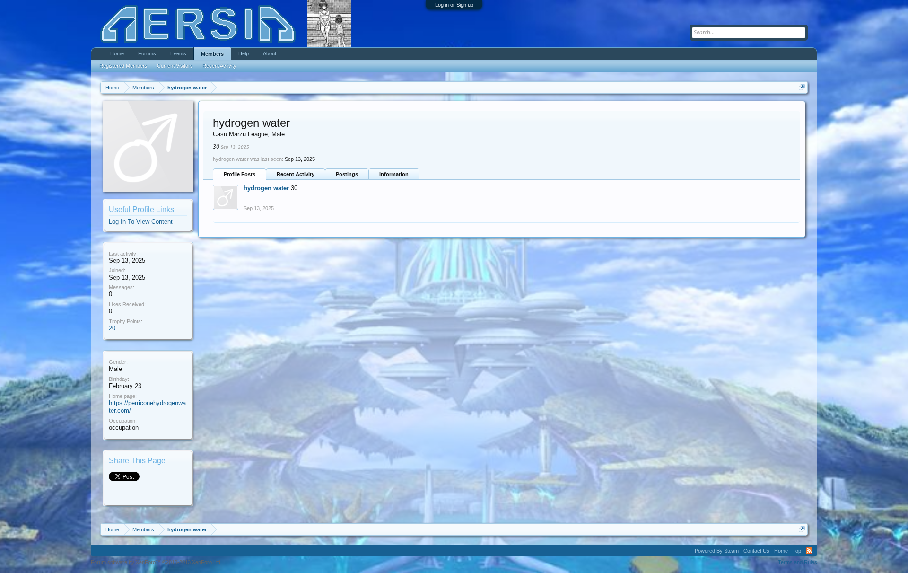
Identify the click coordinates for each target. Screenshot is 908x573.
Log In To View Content (141, 221)
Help (243, 53)
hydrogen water (266, 188)
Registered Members (123, 66)
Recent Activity (295, 174)
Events (178, 53)
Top (797, 551)
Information (394, 174)
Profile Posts (239, 174)
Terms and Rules (797, 562)
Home (117, 53)
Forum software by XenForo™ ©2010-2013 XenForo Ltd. (156, 562)
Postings (347, 174)
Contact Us (756, 551)
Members (212, 54)
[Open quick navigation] (802, 87)
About (269, 53)
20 (112, 328)
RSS (809, 550)
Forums (147, 53)
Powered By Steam (717, 551)
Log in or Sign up (454, 5)
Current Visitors (175, 66)
